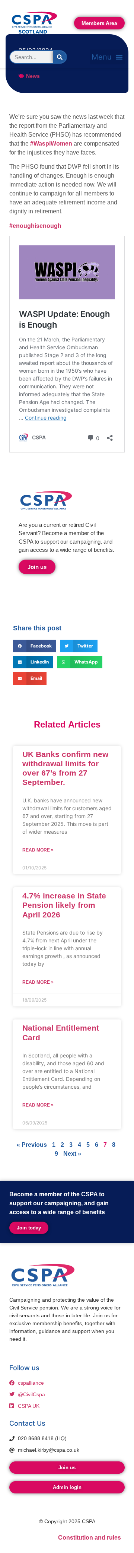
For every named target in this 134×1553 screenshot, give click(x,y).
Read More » (38, 850)
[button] (107, 57)
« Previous (32, 1145)
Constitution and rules (89, 1537)
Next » (72, 1154)
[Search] (59, 57)
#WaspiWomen (51, 143)
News (33, 76)
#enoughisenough (35, 226)
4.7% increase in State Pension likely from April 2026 (64, 905)
